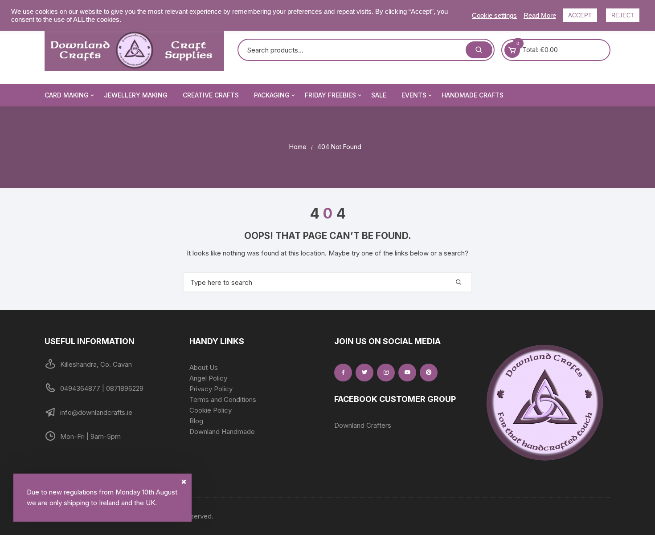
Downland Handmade (222, 431)
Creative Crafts (211, 95)
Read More (540, 15)
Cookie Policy (210, 410)
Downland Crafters (362, 425)
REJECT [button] (622, 15)
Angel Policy (208, 378)
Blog (196, 421)
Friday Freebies (330, 95)
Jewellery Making (136, 95)
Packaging (272, 95)
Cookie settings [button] (494, 15)
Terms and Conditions (222, 399)
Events (413, 95)
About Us (203, 367)
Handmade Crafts (473, 95)
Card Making (67, 95)
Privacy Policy (211, 389)
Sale (378, 95)
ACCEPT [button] (580, 15)
